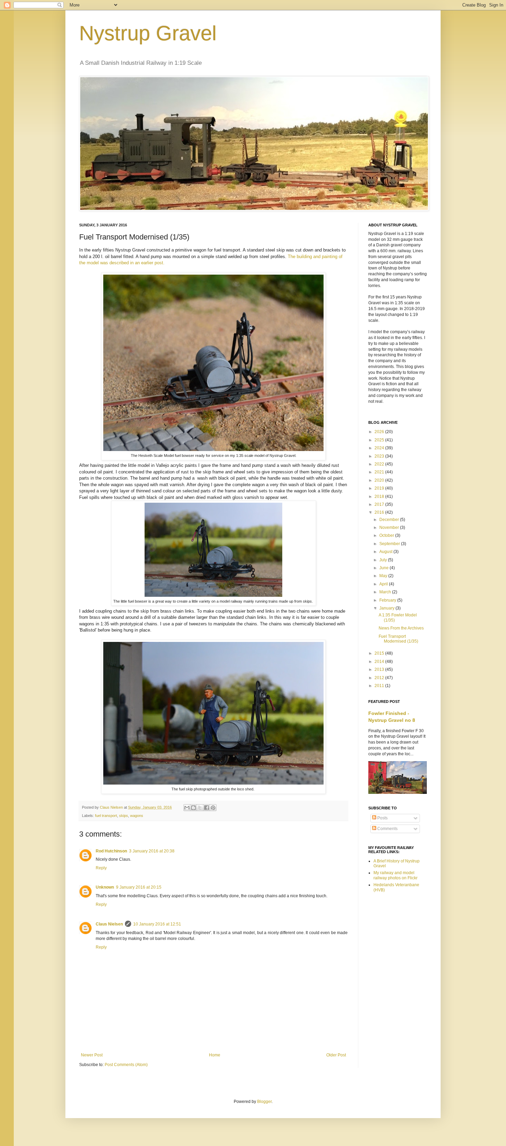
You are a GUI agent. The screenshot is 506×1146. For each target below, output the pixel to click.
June (384, 567)
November (389, 527)
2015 (380, 653)
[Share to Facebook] (206, 807)
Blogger (264, 1101)
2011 (380, 685)
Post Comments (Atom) (126, 1064)
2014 (380, 661)
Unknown (105, 887)
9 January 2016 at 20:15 (138, 887)
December (389, 519)
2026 (380, 431)
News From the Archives (401, 628)
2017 (380, 504)
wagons (136, 816)
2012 (380, 677)
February (388, 600)
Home (214, 1055)
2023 (380, 456)
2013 (380, 669)
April (384, 584)
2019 (380, 488)
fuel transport (106, 816)
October (387, 535)
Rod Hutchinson (111, 851)
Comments (387, 828)
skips (123, 816)
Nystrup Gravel (148, 33)
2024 (380, 448)
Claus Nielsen (109, 924)
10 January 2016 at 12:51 (157, 924)
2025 (380, 440)
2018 (380, 496)
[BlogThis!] (193, 807)
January (387, 608)
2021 (380, 472)
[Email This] (186, 807)
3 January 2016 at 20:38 (152, 851)
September (390, 543)
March (385, 592)
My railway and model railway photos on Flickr (395, 875)
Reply (101, 868)
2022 (380, 464)
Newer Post (92, 1055)
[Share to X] (200, 807)
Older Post (336, 1055)
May (383, 575)
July (383, 559)
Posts (382, 818)
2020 (380, 480)
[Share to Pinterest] (213, 807)
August (386, 551)
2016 (380, 512)
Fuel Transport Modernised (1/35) (398, 639)
